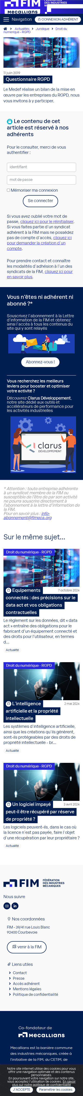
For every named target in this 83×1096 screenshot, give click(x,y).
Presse (18, 978)
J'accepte (21, 1089)
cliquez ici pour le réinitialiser (46, 222)
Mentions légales (27, 989)
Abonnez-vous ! (40, 362)
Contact (20, 973)
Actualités (22, 29)
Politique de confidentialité (35, 994)
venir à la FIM (29, 947)
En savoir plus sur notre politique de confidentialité (44, 1083)
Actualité (12, 650)
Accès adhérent (26, 984)
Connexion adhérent (59, 19)
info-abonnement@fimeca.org (27, 516)
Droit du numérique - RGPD (29, 552)
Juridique (42, 29)
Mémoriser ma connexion (34, 190)
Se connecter (40, 201)
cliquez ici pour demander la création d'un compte (39, 243)
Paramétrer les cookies (55, 1089)
